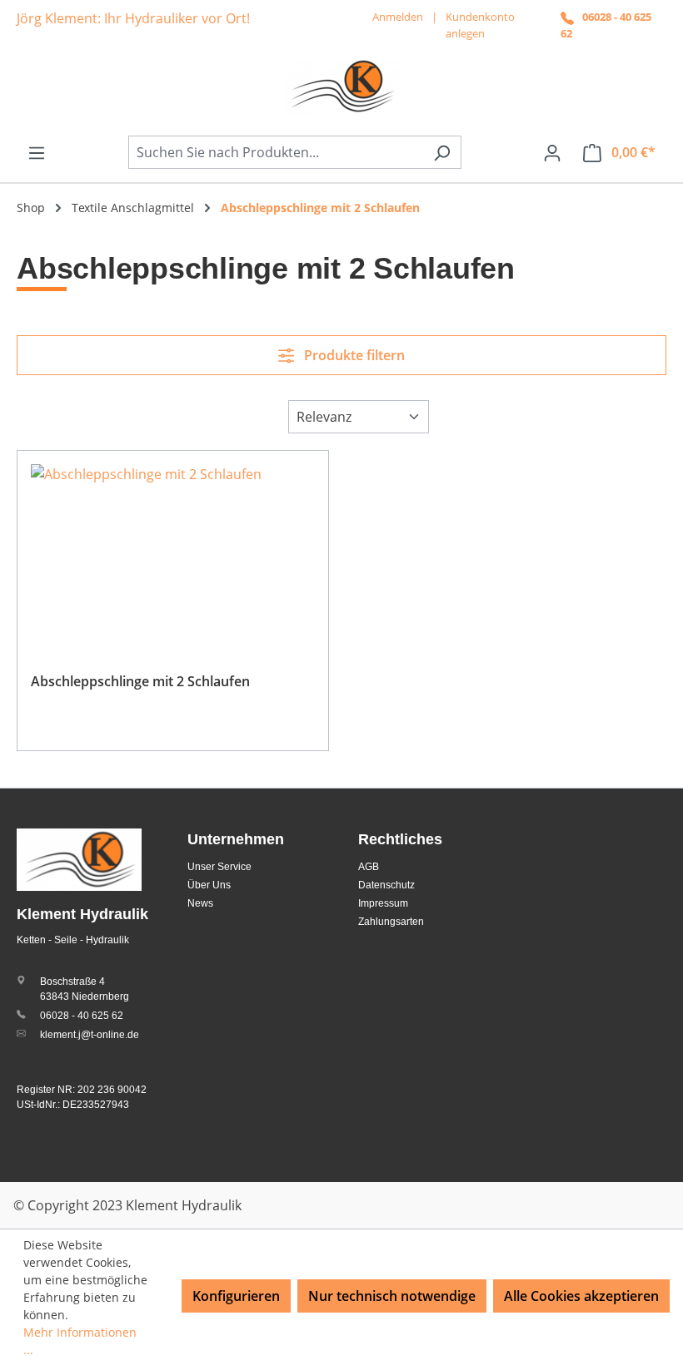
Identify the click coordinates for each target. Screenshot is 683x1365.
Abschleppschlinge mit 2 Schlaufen (140, 681)
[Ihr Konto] (552, 152)
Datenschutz (386, 885)
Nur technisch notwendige (392, 1296)
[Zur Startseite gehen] (341, 86)
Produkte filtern (353, 355)
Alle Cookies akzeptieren (581, 1296)
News (200, 903)
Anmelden (397, 16)
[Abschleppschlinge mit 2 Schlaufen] (173, 547)
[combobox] (275, 152)
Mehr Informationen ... (80, 1341)
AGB (368, 867)
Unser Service (219, 867)
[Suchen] (441, 152)
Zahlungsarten (391, 921)
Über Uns (209, 885)
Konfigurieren (236, 1296)
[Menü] (37, 152)
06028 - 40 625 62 (81, 1015)
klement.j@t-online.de (89, 1035)
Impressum (383, 903)
